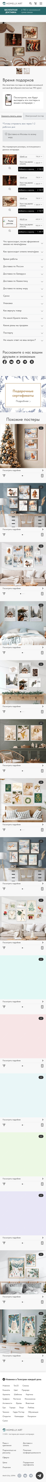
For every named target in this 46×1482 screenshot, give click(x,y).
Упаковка (8, 303)
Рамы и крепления (7, 1444)
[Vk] (11, 362)
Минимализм (30, 1399)
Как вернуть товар (12, 310)
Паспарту (8, 332)
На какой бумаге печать (15, 318)
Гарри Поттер (18, 1412)
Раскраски (32, 1416)
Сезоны (25, 1386)
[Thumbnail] (27, 71)
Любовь (31, 1407)
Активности (7, 1403)
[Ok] (32, 362)
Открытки (7, 1416)
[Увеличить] (9, 168)
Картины (29, 1394)
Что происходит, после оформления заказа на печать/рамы (21, 242)
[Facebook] (5, 362)
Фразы (19, 1403)
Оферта (6, 1457)
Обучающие (33, 1412)
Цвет (16, 1390)
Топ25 (16, 1386)
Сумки (5, 1421)
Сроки (6, 295)
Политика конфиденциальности (32, 1451)
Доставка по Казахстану (15, 281)
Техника (6, 1412)
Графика (6, 1399)
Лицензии (7, 1467)
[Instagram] (19, 1476)
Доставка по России (13, 266)
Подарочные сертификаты (28, 1463)
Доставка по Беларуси (14, 273)
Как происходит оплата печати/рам (21, 251)
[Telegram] (25, 362)
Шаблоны (18, 1394)
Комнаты (6, 1390)
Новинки (6, 1386)
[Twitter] (18, 362)
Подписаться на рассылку (9, 1451)
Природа (25, 1390)
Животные (30, 1403)
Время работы (10, 259)
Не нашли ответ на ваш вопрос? (19, 340)
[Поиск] (31, 3)
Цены (5, 1462)
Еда (4, 1407)
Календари (19, 1416)
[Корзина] (36, 3)
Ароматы (6, 1394)
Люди (21, 1407)
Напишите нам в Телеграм (39, 1475)
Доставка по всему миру (15, 288)
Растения (17, 1399)
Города (12, 1407)
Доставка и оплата (27, 1444)
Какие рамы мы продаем (15, 325)
